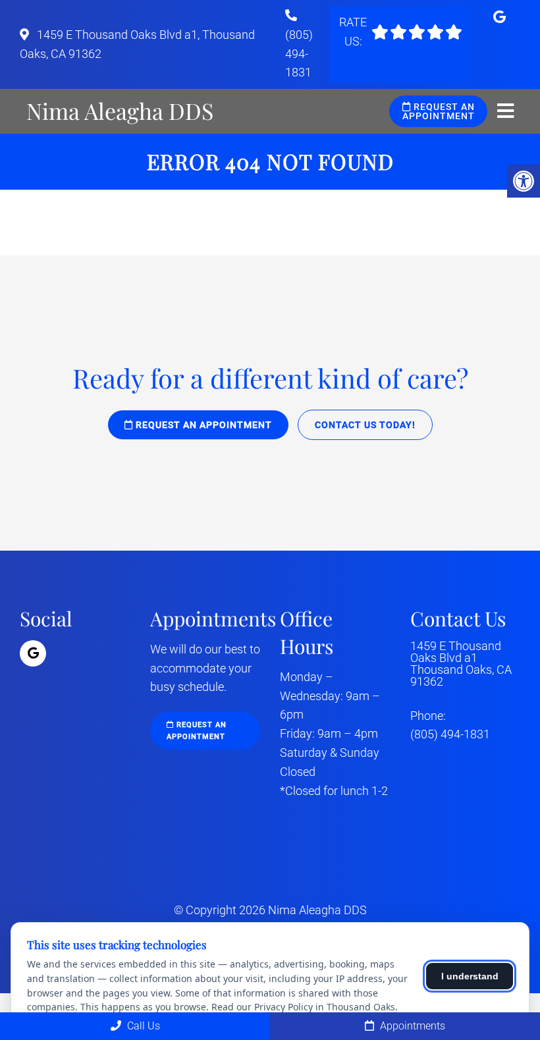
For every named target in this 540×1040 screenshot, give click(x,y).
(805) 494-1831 (299, 54)
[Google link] (499, 17)
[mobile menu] (505, 111)
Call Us (142, 1026)
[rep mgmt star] (416, 32)
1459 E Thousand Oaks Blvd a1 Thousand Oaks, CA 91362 (461, 664)
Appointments (411, 1026)
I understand (470, 976)
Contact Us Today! (365, 425)
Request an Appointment (438, 111)
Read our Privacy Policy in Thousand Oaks (303, 1006)
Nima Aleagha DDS (119, 111)
